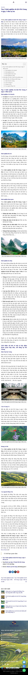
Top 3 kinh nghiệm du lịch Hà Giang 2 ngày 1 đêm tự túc (20, 579)
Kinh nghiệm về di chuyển (11, 70)
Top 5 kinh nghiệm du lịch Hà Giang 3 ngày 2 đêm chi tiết (7, 579)
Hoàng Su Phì (8, 84)
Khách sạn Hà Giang (12, 566)
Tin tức (3, 7)
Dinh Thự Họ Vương (10, 80)
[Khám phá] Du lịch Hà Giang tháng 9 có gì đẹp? (16, 601)
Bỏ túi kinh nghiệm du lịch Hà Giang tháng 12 (16, 597)
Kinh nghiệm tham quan (11, 73)
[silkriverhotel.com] (13, 2)
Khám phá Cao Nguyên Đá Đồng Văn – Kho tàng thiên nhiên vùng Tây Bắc (15, 592)
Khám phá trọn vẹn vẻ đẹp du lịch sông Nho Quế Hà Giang (16, 606)
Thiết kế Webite (19, 671)
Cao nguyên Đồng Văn (10, 86)
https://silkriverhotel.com (9, 641)
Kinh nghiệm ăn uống (10, 75)
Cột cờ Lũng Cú (9, 82)
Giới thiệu (3, 648)
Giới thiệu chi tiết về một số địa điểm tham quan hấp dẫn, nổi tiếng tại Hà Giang (13, 78)
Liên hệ (2, 654)
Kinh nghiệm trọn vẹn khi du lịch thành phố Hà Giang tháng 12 (16, 611)
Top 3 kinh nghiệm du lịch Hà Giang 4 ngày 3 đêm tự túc (14, 67)
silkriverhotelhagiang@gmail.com (10, 639)
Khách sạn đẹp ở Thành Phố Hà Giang (15, 562)
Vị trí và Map (4, 656)
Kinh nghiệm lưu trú (10, 72)
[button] (23, 64)
